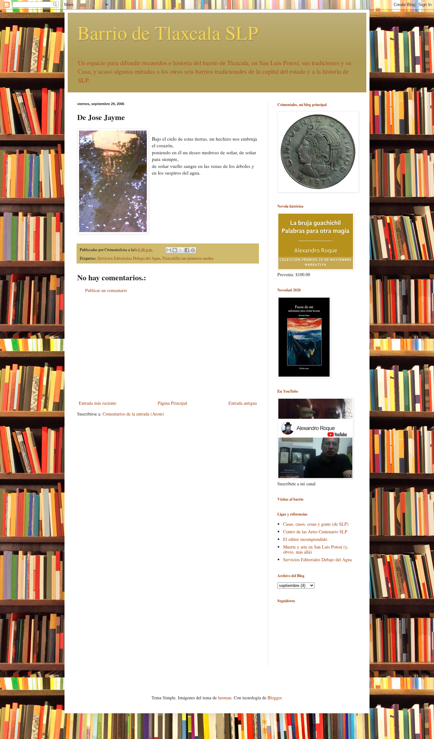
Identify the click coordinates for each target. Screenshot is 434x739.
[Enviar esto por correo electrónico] (169, 250)
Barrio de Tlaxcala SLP (167, 32)
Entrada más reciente (97, 403)
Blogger (274, 698)
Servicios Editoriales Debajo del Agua (129, 258)
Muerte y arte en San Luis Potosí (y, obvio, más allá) (315, 549)
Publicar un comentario (106, 290)
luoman (224, 698)
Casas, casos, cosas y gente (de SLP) (316, 524)
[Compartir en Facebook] (187, 250)
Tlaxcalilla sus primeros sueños (188, 258)
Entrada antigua (242, 403)
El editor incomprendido (305, 539)
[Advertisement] (167, 346)
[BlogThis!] (175, 250)
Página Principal (172, 403)
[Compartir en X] (181, 250)
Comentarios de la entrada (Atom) (133, 414)
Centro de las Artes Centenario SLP (315, 532)
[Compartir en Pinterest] (193, 250)
